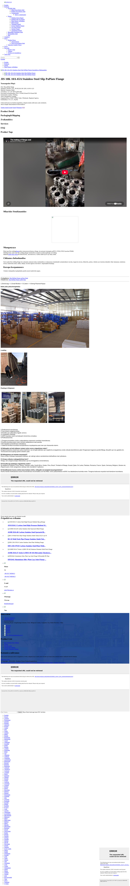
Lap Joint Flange (16, 27)
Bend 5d (39, 663)
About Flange (15, 41)
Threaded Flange (16, 24)
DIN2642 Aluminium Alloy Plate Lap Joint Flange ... (27, 559)
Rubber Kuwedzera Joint (18, 11)
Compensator (15, 13)
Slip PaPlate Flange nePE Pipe (17, 280)
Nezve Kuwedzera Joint (18, 43)
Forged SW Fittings (9, 647)
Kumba (6, 5)
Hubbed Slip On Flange (18, 19)
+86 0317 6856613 (9, 573)
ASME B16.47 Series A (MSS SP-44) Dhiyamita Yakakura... (29, 553)
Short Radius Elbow (48, 663)
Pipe (9, 35)
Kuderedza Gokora (30, 663)
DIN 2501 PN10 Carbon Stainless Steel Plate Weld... (26, 546)
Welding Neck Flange (17, 18)
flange (17, 251)
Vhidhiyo (7, 37)
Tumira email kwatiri (6, 107)
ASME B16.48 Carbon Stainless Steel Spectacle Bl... (26, 532)
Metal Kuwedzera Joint (17, 10)
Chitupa (10, 51)
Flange (10, 16)
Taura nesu (7, 54)
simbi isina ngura (13, 254)
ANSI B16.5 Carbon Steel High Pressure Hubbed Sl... (27, 525)
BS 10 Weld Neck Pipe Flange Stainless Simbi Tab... (26, 539)
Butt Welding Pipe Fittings (11, 642)
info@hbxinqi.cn (9, 590)
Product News (12, 40)
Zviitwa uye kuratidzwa (14, 53)
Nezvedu (6, 48)
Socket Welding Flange (17, 26)
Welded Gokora (20, 663)
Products (6, 7)
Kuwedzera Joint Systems (8, 663)
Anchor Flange (15, 29)
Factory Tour (11, 49)
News (6, 38)
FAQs (6, 46)
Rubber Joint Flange (60, 663)
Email (14, 107)
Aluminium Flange (16, 30)
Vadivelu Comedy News (14, 45)
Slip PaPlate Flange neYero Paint (19, 278)
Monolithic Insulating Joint (15, 32)
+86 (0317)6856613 (9, 576)
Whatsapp (19, 107)
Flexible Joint (11, 8)
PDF (23, 107)
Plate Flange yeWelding (18, 21)
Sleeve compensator (20, 14)
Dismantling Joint (13, 34)
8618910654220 (8, 603)
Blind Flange (15, 22)
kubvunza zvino (5, 659)
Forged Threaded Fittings (11, 649)
